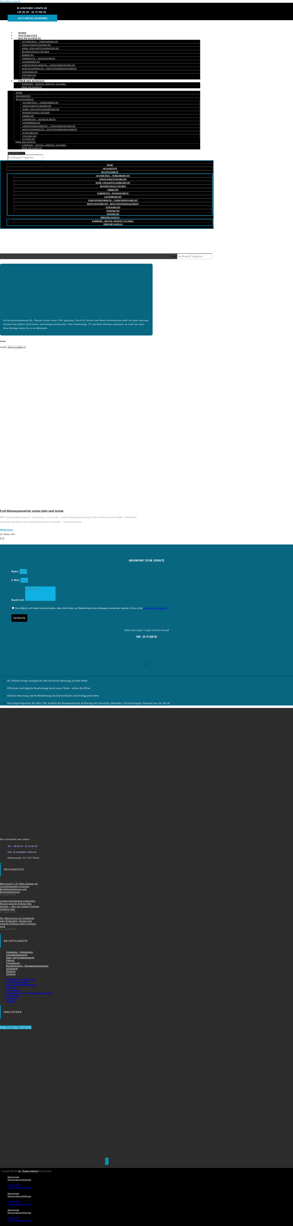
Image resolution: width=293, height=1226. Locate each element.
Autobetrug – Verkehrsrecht (40, 41)
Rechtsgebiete (29, 38)
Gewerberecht (31, 62)
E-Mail (16, 580)
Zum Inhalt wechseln (10, 1)
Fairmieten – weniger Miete (38, 58)
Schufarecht (30, 72)
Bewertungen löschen (35, 52)
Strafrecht (29, 136)
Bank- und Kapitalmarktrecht (40, 48)
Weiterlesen (6, 529)
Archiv (3, 347)
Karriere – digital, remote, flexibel (44, 84)
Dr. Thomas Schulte (28, 1171)
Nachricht (18, 600)
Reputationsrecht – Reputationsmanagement (49, 68)
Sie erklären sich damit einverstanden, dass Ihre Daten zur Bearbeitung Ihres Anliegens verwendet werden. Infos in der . (91, 608)
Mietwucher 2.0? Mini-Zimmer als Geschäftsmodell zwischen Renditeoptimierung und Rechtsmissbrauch (19, 887)
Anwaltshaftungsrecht (36, 45)
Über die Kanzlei (31, 81)
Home (19, 93)
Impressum (13, 1177)
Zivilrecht (28, 139)
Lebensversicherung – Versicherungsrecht (48, 65)
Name (15, 571)
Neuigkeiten (23, 96)
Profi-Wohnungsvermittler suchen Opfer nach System (31, 511)
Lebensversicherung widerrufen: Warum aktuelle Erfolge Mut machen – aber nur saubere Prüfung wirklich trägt (19, 905)
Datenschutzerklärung (155, 608)
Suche (22, 153)
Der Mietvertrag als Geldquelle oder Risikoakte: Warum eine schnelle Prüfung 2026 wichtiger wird (18, 922)
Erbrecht (28, 55)
